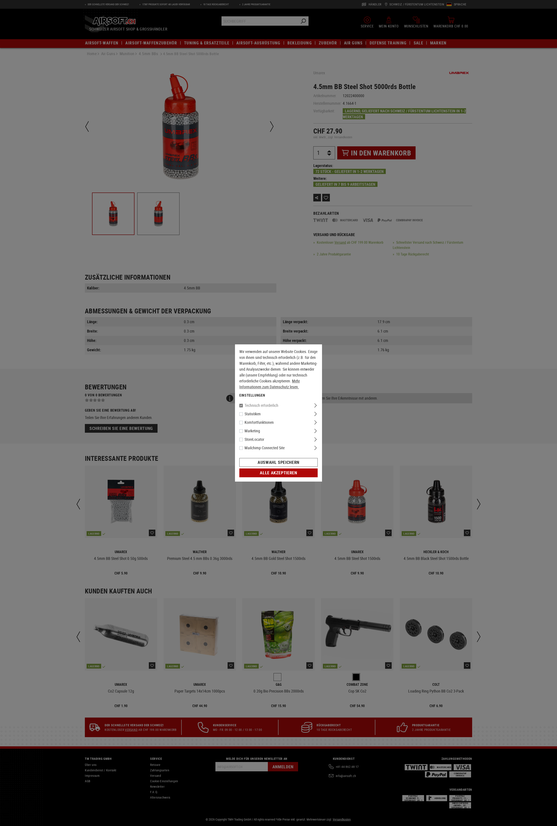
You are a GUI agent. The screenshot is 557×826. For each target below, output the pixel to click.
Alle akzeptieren (278, 473)
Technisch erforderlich (261, 405)
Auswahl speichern (278, 462)
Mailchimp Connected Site (265, 448)
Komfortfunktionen (259, 422)
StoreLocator (254, 439)
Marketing (252, 431)
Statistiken (253, 414)
